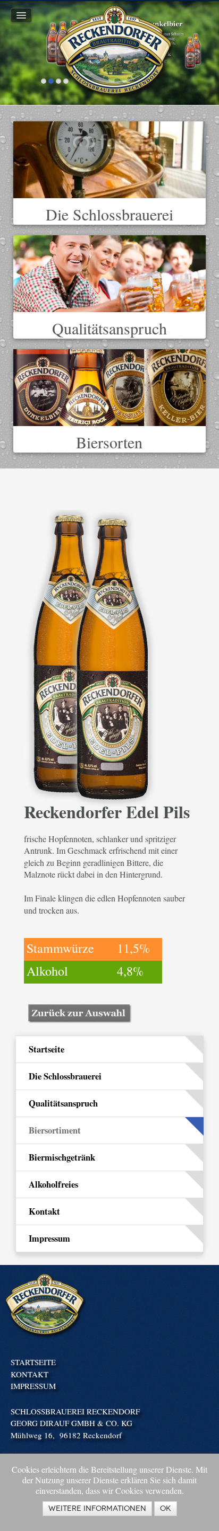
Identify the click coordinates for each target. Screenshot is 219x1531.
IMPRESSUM (33, 1385)
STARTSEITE (33, 1362)
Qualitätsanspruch (109, 328)
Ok (165, 1508)
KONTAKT (29, 1374)
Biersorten (109, 442)
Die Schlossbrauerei (109, 214)
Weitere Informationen (97, 1508)
